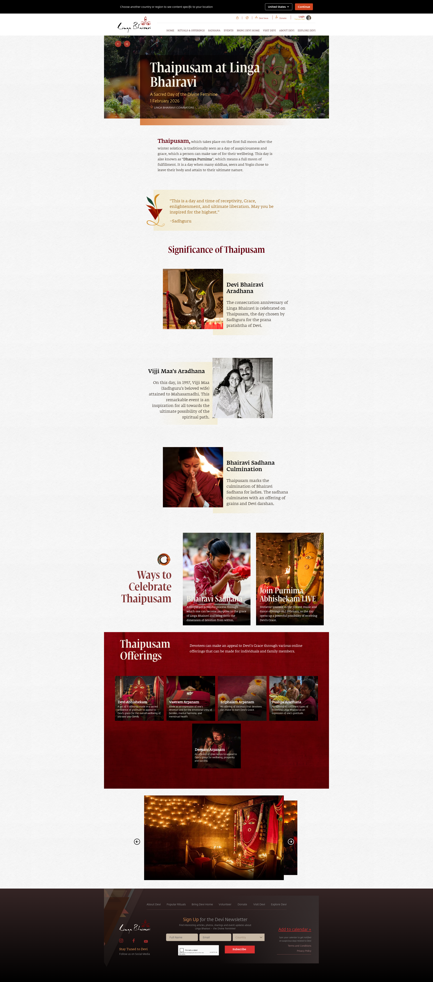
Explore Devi (306, 30)
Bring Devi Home (248, 30)
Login (301, 16)
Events (228, 30)
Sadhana (214, 30)
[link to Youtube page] (146, 942)
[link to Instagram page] (121, 942)
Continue (304, 6)
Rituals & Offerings (191, 30)
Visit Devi (269, 30)
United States (277, 6)
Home (170, 30)
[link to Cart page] (237, 17)
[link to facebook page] (133, 942)
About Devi (286, 30)
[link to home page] (142, 927)
